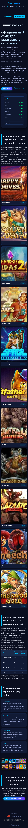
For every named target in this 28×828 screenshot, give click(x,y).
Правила (16, 810)
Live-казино (13, 13)
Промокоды (12, 6)
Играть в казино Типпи (14, 798)
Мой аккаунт (8, 16)
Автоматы (13, 10)
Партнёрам (14, 813)
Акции (6, 10)
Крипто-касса (21, 6)
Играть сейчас (7, 88)
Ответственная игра (8, 810)
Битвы (20, 10)
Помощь (4, 6)
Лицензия (22, 810)
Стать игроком (19, 16)
